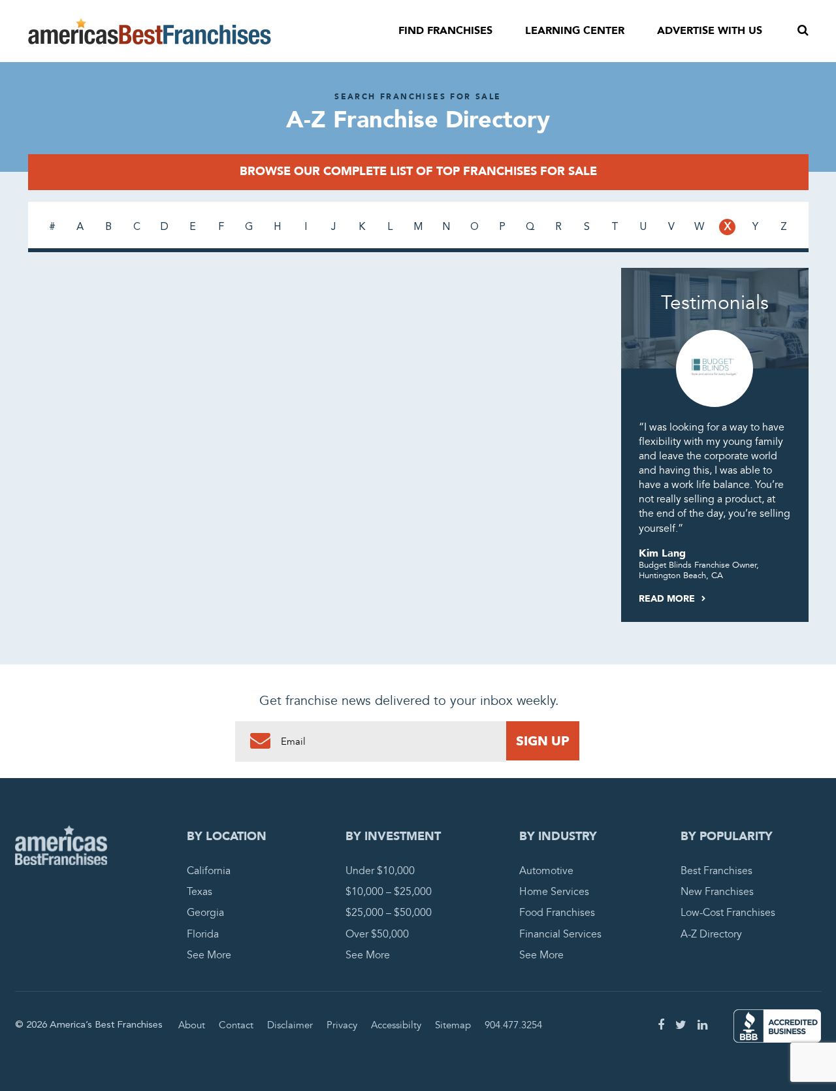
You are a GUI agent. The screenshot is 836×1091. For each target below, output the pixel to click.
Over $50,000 (377, 934)
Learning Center (574, 31)
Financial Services (560, 934)
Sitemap (453, 1025)
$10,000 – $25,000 (389, 892)
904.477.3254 (513, 1025)
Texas (199, 892)
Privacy (342, 1025)
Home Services (554, 892)
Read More (668, 599)
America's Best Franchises (149, 31)
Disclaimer (290, 1025)
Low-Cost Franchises (728, 912)
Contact (236, 1025)
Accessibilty (396, 1025)
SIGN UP (543, 741)
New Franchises (717, 892)
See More (209, 955)
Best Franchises (716, 871)
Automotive (546, 871)
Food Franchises (557, 912)
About (191, 1025)
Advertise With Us (709, 31)
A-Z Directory (711, 934)
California (209, 871)
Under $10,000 (380, 871)
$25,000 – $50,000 (389, 912)
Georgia (205, 912)
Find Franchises (445, 31)
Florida (203, 934)
